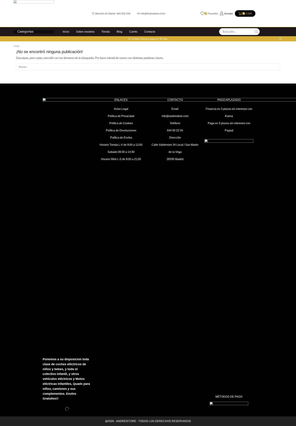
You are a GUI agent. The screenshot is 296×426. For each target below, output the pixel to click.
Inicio (66, 31)
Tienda (105, 31)
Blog (119, 31)
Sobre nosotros (85, 31)
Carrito (133, 31)
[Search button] (256, 31)
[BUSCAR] (277, 67)
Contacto (149, 31)
